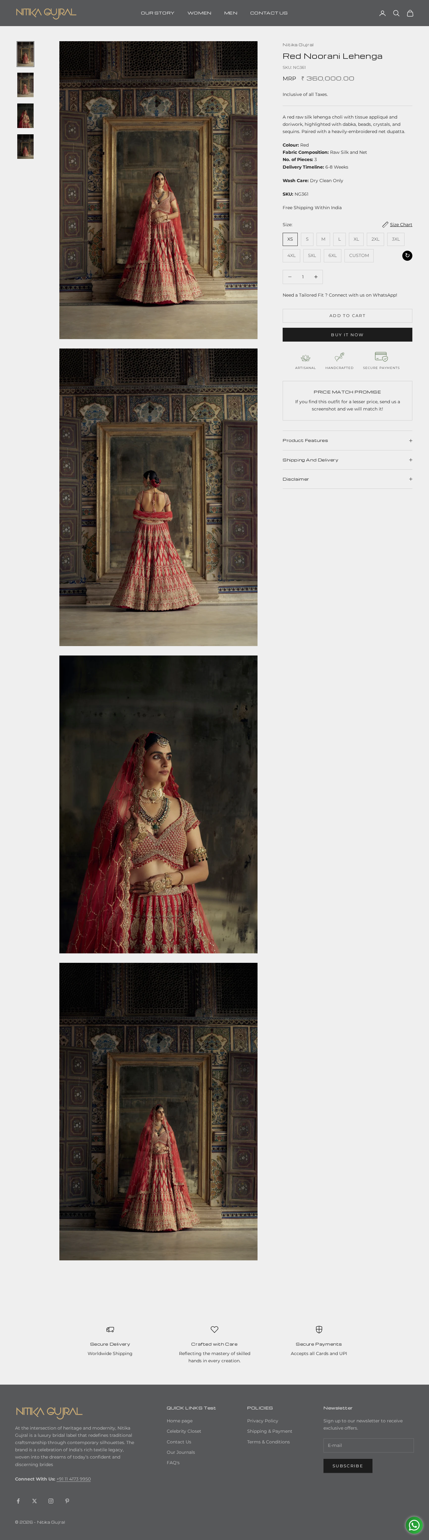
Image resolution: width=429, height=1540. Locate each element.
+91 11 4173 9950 (74, 1479)
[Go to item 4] (25, 146)
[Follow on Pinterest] (67, 1501)
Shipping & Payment (269, 1431)
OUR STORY (158, 12)
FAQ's (173, 1462)
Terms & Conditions (268, 1442)
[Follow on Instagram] (51, 1501)
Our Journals (181, 1452)
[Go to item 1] (25, 54)
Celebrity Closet (184, 1431)
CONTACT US (269, 12)
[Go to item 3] (25, 116)
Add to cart (347, 315)
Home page (180, 1421)
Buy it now (347, 334)
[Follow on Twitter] (34, 1501)
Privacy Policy (262, 1421)
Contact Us (179, 1442)
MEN (231, 12)
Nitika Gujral (298, 44)
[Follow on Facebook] (18, 1501)
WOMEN (199, 12)
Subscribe (348, 1465)
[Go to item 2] (25, 85)
